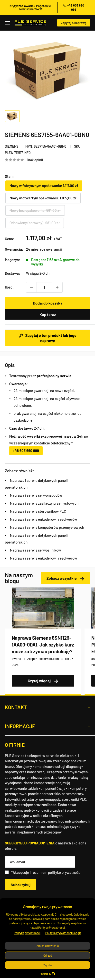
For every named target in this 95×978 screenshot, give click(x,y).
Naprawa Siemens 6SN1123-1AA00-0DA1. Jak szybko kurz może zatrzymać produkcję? (43, 644)
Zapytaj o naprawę (73, 23)
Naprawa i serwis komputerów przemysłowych (47, 527)
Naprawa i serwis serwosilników (35, 550)
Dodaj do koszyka (47, 303)
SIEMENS (11, 146)
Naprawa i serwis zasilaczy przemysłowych (44, 503)
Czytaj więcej (39, 680)
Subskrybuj (20, 884)
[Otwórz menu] (7, 23)
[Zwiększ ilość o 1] (57, 287)
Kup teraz (47, 314)
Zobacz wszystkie (62, 578)
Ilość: (9, 287)
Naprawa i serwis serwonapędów (36, 495)
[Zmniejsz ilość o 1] (31, 287)
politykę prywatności (64, 872)
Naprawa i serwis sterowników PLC (38, 511)
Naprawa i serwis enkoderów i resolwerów (43, 519)
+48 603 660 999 (26, 450)
